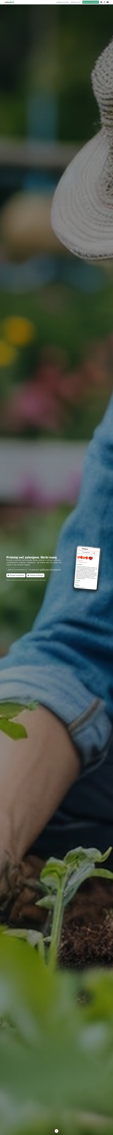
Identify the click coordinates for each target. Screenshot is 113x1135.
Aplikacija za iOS (75, 2)
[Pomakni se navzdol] (56, 1131)
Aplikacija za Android (62, 2)
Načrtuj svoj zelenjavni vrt (17, 570)
